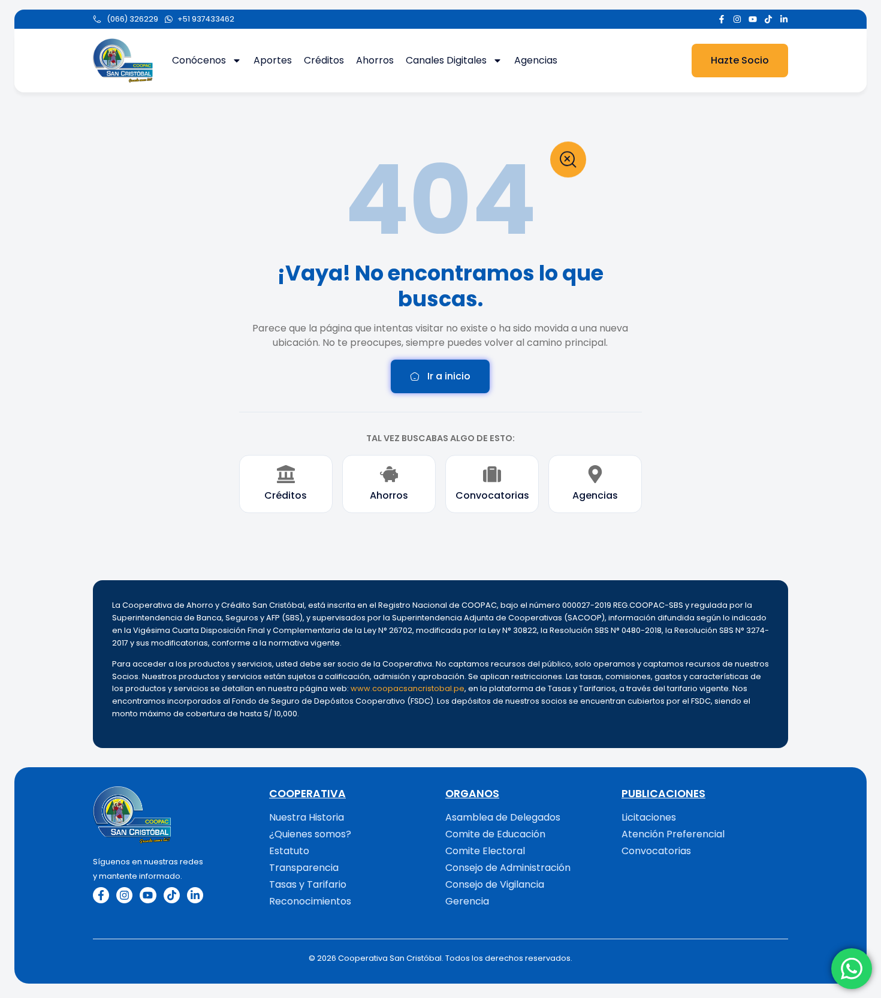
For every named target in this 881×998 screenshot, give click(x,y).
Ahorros (375, 60)
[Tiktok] (768, 19)
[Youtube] (753, 19)
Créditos (324, 60)
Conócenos (199, 60)
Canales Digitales (446, 60)
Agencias (535, 60)
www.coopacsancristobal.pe (407, 688)
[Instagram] (737, 19)
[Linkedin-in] (784, 19)
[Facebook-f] (721, 19)
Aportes (273, 60)
